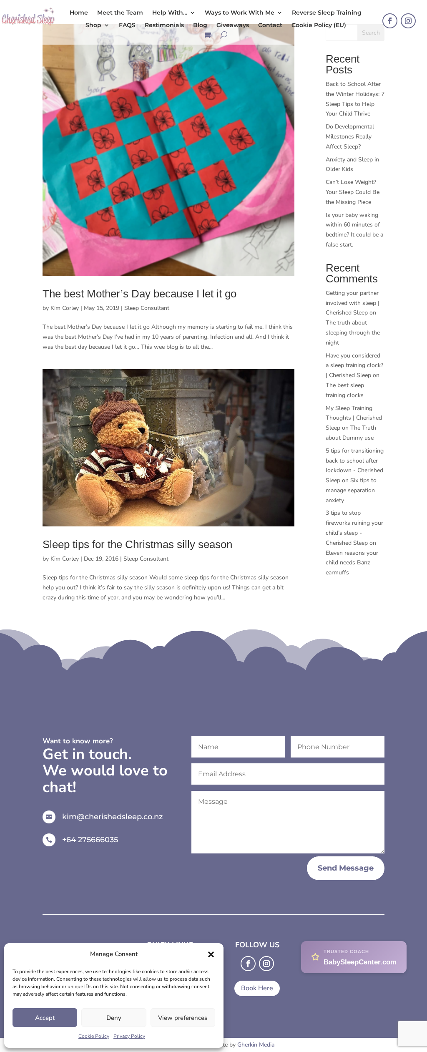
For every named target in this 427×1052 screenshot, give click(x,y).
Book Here (257, 988)
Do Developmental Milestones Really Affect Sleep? (350, 137)
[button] (211, 954)
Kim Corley (64, 308)
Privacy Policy (129, 1036)
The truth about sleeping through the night (353, 333)
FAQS (127, 25)
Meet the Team (120, 13)
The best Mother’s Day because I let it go (139, 293)
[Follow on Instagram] (408, 20)
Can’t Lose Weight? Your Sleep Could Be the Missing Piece (352, 192)
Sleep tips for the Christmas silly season (137, 544)
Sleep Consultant (146, 308)
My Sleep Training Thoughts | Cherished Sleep (354, 418)
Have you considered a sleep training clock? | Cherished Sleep (354, 366)
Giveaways (232, 25)
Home (79, 13)
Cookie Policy (93, 1036)
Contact (270, 25)
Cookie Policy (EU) (318, 25)
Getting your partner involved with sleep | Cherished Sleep (352, 303)
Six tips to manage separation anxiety (351, 490)
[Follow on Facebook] (389, 20)
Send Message (346, 868)
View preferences (182, 1018)
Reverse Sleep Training (327, 13)
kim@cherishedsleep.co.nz (112, 816)
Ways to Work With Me (239, 13)
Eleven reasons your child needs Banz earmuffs (352, 563)
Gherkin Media (255, 1045)
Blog (200, 25)
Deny (113, 1018)
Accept (45, 1018)
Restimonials (164, 25)
